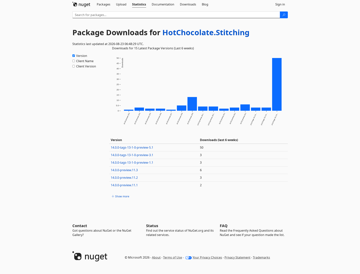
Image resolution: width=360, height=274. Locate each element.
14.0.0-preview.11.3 (124, 170)
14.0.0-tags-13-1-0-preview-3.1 (132, 155)
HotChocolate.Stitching (205, 32)
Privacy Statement (237, 257)
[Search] (284, 14)
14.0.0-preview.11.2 (124, 178)
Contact (79, 225)
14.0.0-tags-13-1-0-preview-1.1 (132, 162)
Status (152, 225)
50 (201, 147)
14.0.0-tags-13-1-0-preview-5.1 (132, 147)
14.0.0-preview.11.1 (124, 185)
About (156, 257)
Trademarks (261, 257)
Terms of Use (172, 257)
